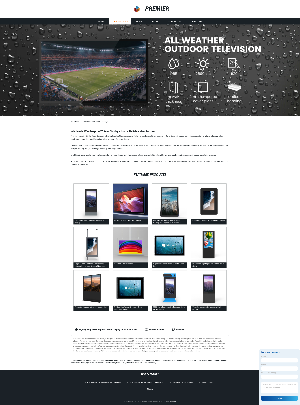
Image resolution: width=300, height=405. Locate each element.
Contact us (174, 21)
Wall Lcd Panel (207, 382)
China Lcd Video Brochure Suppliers (140, 363)
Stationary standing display (182, 382)
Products (120, 21)
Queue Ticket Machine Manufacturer (100, 363)
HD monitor (120, 363)
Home (101, 21)
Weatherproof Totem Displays (95, 122)
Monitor (150, 389)
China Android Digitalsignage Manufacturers (104, 382)
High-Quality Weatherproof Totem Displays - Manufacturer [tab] (108, 329)
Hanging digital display (186, 360)
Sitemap (173, 401)
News (139, 21)
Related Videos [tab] (156, 329)
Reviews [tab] (180, 329)
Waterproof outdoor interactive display (160, 360)
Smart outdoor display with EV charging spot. (146, 382)
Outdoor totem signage (135, 360)
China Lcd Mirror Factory (115, 360)
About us (196, 21)
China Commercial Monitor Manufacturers (87, 360)
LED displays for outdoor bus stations (212, 360)
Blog (155, 21)
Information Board (78, 363)
